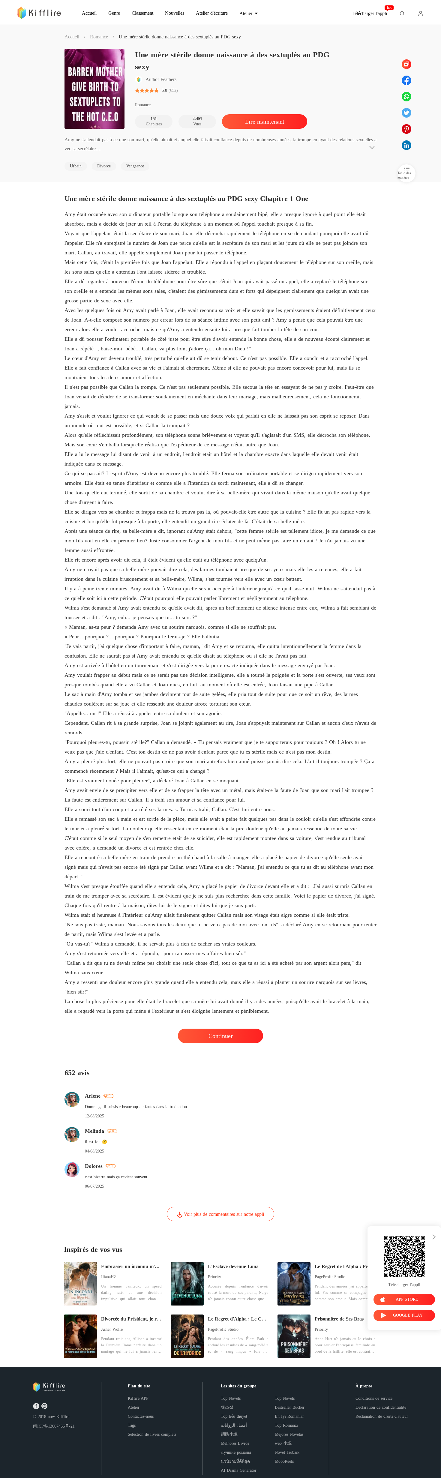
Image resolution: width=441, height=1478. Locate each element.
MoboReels (284, 1461)
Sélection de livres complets (152, 1434)
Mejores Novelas (289, 1434)
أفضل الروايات (234, 1425)
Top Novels (231, 1398)
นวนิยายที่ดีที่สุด (235, 1461)
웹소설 (227, 1407)
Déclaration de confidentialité (381, 1407)
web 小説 (283, 1443)
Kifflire (62, 1416)
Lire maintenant (264, 121)
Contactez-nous (141, 1416)
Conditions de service (374, 1398)
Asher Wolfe (112, 1329)
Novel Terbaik (287, 1452)
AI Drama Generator (238, 1470)
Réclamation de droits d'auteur (382, 1416)
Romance (99, 36)
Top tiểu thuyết (234, 1416)
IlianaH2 (108, 1277)
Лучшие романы (236, 1452)
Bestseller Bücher (289, 1407)
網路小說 (229, 1434)
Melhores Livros (235, 1443)
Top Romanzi (286, 1425)
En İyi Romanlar (289, 1416)
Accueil (71, 36)
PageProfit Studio (330, 1277)
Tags (132, 1425)
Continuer (220, 1036)
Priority (214, 1277)
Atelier (134, 1407)
